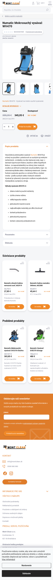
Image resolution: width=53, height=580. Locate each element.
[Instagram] (11, 473)
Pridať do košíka (25, 127)
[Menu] (50, 3)
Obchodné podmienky (10, 502)
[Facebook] (4, 473)
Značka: (8, 38)
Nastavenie (27, 565)
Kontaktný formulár (14, 482)
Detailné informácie (10, 106)
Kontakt (5, 521)
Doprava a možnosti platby (12, 517)
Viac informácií (8, 559)
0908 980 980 (12, 466)
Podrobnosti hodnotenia (34, 32)
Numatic (5, 101)
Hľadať (47, 10)
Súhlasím (26, 573)
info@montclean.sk (14, 462)
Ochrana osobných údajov (12, 513)
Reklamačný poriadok (10, 506)
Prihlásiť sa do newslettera (15, 433)
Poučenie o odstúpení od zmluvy (14, 509)
